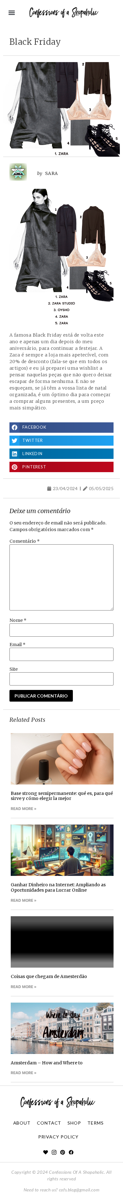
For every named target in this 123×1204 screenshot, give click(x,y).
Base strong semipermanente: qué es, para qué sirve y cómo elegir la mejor (62, 796)
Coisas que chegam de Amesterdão (49, 976)
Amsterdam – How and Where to (47, 1063)
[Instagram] (54, 1152)
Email (17, 644)
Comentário (24, 541)
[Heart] (45, 1152)
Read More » (24, 808)
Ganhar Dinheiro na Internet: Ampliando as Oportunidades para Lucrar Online (58, 887)
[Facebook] (71, 1152)
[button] (11, 13)
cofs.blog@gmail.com (79, 1189)
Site (13, 669)
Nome (17, 620)
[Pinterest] (62, 1152)
